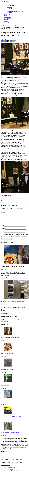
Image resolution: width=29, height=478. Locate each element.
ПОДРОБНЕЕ (4, 277)
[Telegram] (15, 41)
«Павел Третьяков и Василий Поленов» (10, 432)
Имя (2, 225)
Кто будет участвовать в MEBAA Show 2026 (11, 416)
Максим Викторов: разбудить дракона (10, 337)
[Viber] (11, 41)
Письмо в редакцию (9, 467)
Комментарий (4, 212)
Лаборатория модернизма (7, 369)
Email (3, 228)
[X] (8, 41)
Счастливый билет (5, 385)
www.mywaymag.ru (18, 440)
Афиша (8, 27)
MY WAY (4, 202)
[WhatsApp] (13, 41)
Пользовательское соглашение (12, 470)
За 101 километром (5, 400)
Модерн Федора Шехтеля (7, 353)
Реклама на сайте (8, 469)
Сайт (2, 231)
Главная (3, 27)
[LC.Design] (5, 452)
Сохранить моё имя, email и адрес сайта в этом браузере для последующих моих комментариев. (14, 235)
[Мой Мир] (6, 41)
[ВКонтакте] (2, 41)
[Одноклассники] (4, 41)
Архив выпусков (5, 465)
